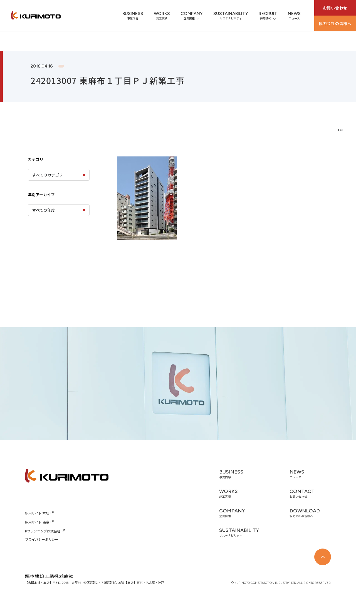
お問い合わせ (335, 8)
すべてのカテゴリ (47, 175)
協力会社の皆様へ (335, 23)
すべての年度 (43, 210)
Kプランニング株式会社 (42, 531)
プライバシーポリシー (41, 539)
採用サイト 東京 (37, 522)
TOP (341, 129)
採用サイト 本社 (37, 513)
